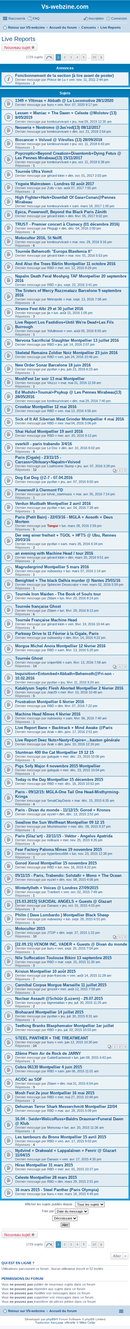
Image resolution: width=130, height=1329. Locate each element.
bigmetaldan (56, 1002)
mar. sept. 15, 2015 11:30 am (79, 962)
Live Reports (18, 39)
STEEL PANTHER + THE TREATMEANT (51, 1038)
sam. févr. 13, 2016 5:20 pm (78, 650)
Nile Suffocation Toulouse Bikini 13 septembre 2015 (63, 958)
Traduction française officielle (55, 1322)
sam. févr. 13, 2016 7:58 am (85, 662)
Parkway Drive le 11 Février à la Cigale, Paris (57, 633)
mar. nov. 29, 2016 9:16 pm (92, 242)
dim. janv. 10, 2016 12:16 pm (78, 744)
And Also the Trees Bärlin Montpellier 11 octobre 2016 (65, 264)
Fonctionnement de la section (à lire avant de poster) (64, 75)
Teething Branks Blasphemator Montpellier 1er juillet (64, 1025)
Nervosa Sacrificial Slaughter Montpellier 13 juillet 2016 (67, 340)
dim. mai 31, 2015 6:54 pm (79, 1083)
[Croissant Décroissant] (65, 1218)
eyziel (51, 814)
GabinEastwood (58, 1057)
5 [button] (84, 57)
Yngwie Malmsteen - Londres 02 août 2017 (54, 184)
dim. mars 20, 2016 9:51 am (88, 557)
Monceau (54, 1127)
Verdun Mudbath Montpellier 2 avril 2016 (53, 503)
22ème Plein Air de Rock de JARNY (48, 1053)
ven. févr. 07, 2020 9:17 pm (77, 104)
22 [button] (94, 57)
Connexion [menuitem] (119, 18)
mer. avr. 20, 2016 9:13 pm (77, 435)
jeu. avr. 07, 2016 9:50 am (80, 482)
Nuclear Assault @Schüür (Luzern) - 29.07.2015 (59, 998)
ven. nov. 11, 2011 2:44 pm (88, 79)
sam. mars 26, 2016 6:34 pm (82, 544)
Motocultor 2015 (30, 928)
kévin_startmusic (59, 494)
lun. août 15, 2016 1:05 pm (73, 313)
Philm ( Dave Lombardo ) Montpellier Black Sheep (62, 915)
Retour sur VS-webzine (26, 1311)
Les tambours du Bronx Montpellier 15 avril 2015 (60, 1137)
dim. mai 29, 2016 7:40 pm (91, 401)
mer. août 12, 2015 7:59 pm (80, 989)
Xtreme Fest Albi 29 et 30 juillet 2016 (49, 308)
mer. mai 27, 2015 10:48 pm (78, 1097)
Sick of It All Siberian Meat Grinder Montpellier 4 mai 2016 (69, 419)
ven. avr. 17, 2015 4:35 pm (81, 1159)
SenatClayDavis (59, 800)
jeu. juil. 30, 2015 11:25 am (87, 1002)
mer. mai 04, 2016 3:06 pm (77, 423)
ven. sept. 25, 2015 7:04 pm (77, 948)
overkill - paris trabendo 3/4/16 (43, 444)
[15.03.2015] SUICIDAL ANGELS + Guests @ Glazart (63, 901)
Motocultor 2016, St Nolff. (39, 238)
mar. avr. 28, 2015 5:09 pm (77, 1110)
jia (48, 313)
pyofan (52, 369)
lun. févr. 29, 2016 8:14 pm (79, 598)
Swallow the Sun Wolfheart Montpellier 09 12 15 (59, 822)
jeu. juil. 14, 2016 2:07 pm (76, 344)
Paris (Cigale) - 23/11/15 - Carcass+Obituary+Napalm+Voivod (47, 459)
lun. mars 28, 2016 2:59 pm (82, 526)
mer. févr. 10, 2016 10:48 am (81, 692)
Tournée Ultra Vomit (33, 171)
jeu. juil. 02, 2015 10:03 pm (77, 1030)
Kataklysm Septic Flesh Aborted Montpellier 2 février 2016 (69, 688)
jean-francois (56, 975)
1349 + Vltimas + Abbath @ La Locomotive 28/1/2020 (64, 100)
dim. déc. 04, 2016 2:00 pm (81, 228)
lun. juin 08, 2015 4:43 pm (92, 1057)
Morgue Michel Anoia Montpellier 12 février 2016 (60, 646)
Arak (50, 732)
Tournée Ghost (29, 658)
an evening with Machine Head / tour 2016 (54, 553)
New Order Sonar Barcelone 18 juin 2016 (53, 365)
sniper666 (54, 662)
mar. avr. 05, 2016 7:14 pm (95, 494)
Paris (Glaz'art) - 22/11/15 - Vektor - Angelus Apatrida (63, 836)
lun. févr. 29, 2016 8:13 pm (79, 610)
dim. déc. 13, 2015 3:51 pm (79, 814)
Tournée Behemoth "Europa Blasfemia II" (53, 251)
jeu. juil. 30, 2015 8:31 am (79, 1016)
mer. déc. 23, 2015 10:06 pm (84, 756)
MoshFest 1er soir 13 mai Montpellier (50, 378)
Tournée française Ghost (38, 606)
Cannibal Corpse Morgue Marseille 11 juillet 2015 (60, 985)
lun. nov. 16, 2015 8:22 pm (77, 867)
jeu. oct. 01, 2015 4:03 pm (81, 905)
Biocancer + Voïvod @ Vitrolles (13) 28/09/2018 (58, 140)
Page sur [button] (49, 57)
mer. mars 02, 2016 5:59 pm (102, 584)
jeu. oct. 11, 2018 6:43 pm (91, 144)
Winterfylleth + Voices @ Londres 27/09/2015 (56, 888)
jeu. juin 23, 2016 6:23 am (79, 369)
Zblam (51, 598)
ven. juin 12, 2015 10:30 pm (77, 1042)
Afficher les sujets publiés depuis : (50, 1204)
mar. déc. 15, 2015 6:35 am (94, 800)
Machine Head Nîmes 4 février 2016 (47, 714)
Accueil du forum (63, 1311)
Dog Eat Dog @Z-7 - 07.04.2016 (44, 477)
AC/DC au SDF (28, 1079)
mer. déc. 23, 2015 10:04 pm (84, 770)
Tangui (52, 526)
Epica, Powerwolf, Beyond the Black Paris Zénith (61, 212)
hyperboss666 (57, 853)
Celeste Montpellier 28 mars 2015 (46, 1177)
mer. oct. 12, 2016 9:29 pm (77, 268)
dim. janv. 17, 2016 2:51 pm (78, 732)
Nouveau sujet (17, 47)
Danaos (53, 905)
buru (50, 104)
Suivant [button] (101, 57)
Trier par (48, 1211)
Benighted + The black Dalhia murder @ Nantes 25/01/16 (67, 580)
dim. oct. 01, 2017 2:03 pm (87, 175)
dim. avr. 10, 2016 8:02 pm (80, 448)
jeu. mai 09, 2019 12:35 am (92, 121)
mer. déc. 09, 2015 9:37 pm (91, 826)
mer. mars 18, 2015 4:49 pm (78, 1194)
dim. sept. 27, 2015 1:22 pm (79, 932)
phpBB (51, 1319)
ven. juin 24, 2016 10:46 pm (78, 357)
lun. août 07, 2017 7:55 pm (77, 188)
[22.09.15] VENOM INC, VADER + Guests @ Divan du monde (71, 944)
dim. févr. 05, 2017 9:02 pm (88, 216)
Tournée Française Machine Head (46, 620)
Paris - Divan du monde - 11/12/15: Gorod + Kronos (62, 810)
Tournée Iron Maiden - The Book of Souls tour (58, 594)
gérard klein (55, 175)
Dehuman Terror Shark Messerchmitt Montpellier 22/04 (66, 1106)
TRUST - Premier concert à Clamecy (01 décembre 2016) (67, 224)
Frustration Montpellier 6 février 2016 (49, 701)
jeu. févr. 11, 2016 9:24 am (80, 682)
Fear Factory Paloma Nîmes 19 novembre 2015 (58, 849)
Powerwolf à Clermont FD (39, 490)
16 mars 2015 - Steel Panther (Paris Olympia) (57, 1190)
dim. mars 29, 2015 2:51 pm (78, 1181)
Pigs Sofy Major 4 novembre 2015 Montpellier (57, 766)
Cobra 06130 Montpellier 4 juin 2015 (48, 1067)
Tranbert (53, 892)
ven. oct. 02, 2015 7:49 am (82, 892)
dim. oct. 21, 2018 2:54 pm (91, 131)
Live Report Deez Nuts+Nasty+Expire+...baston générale (67, 740)
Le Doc (52, 448)
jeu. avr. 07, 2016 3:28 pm (96, 466)
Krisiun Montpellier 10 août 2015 (45, 971)
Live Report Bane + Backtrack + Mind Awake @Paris (63, 727)
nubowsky (54, 571)
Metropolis (54, 299)
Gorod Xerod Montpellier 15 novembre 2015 (56, 863)
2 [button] (65, 57)
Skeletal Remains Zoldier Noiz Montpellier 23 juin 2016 (66, 352)
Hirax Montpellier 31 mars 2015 (44, 1165)
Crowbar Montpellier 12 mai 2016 (45, 406)
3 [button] (71, 57)
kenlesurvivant (58, 121)
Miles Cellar (87, 1322)
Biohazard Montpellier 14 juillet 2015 (49, 1012)
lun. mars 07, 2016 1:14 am (86, 571)
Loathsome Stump (60, 466)
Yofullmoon (55, 331)
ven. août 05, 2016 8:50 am (86, 331)
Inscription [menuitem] (96, 18)
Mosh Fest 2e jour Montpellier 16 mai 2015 (54, 1093)
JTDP (51, 932)
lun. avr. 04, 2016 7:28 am (80, 507)
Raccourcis (16, 18)
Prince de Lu (56, 79)
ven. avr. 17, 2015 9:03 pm (77, 1141)
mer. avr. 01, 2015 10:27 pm (78, 1169)
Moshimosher (57, 826)
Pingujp (52, 228)
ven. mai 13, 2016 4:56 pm (77, 411)
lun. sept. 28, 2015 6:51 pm (86, 919)
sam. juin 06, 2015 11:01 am (78, 1071)
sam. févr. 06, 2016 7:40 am (86, 718)
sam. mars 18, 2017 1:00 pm (93, 206)
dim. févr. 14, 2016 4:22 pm (86, 637)
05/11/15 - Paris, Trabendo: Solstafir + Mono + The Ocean (68, 875)
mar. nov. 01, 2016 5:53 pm (88, 255)
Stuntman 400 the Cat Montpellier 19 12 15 (54, 752)
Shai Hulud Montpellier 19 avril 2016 (49, 431)
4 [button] (77, 57)
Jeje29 (52, 692)
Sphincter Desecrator (63, 584)
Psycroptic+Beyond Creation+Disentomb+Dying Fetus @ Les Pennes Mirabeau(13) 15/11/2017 (68, 155)
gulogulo (53, 756)
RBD (50, 268)
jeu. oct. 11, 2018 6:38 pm (91, 162)
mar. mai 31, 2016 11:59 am (81, 383)
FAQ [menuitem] (36, 18)
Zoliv (50, 188)
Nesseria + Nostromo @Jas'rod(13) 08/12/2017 (57, 127)
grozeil (52, 989)
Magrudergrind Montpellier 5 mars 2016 (52, 567)
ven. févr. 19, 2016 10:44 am (89, 624)
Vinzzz (52, 383)
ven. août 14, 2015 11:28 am (90, 975)
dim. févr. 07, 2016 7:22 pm (77, 706)
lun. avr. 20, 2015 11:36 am (84, 1127)
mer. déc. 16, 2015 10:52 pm (78, 783)
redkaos (53, 840)
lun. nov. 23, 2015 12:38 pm (92, 853)
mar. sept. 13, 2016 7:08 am (86, 299)
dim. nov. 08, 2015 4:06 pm (79, 879)
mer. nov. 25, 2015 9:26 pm (82, 840)
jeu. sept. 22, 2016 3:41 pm (77, 285)
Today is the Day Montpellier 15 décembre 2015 (59, 779)
